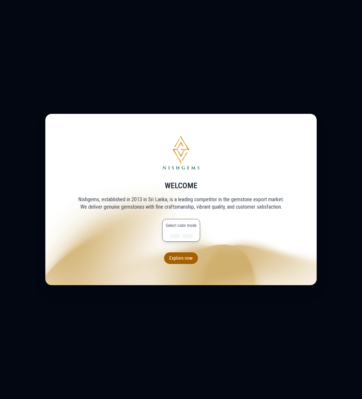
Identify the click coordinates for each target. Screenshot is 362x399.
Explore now (181, 258)
